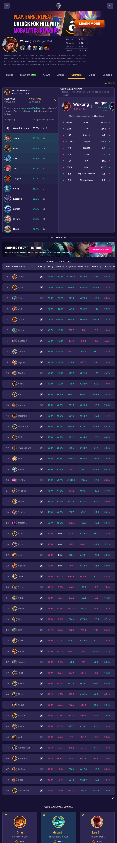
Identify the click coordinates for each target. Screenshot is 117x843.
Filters (111, 83)
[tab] (9, 75)
